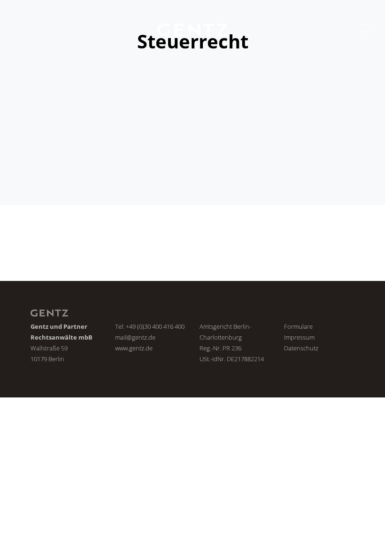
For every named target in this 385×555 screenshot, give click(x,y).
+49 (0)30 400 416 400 (155, 326)
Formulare (298, 326)
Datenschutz (301, 348)
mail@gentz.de (135, 337)
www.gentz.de (134, 348)
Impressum (299, 337)
